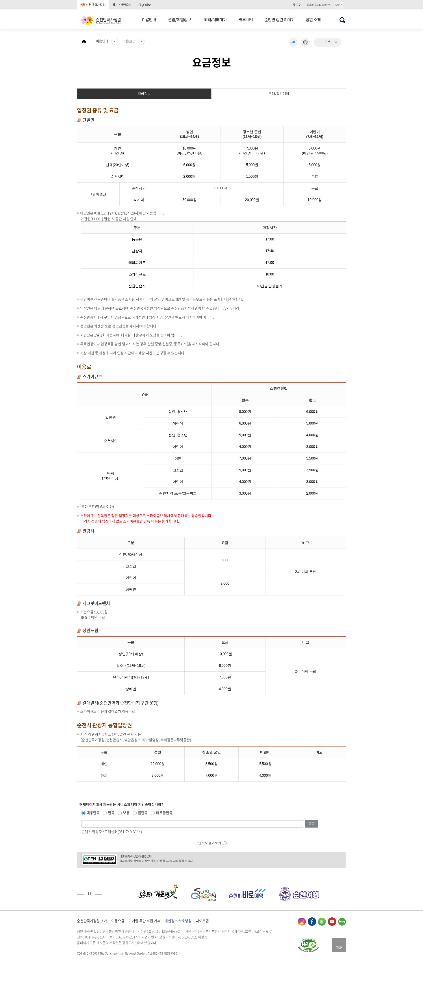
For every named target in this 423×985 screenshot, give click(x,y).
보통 (126, 812)
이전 (80, 894)
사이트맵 (202, 920)
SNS (337, 5)
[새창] (157, 893)
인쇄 (305, 42)
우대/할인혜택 (279, 93)
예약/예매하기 (215, 19)
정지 (89, 894)
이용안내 (149, 19)
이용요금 (128, 41)
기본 (327, 41)
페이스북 (312, 921)
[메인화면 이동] (86, 41)
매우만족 (93, 812)
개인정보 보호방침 (178, 920)
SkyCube (144, 4)
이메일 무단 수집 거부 (144, 920)
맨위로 (339, 945)
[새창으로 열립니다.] (211, 842)
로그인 (297, 4)
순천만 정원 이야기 (279, 19)
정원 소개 (313, 19)
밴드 (322, 921)
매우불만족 (164, 812)
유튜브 (332, 921)
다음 (98, 894)
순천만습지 (124, 4)
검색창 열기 (342, 20)
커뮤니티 (246, 19)
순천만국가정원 (96, 4)
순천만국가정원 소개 (92, 920)
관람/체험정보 (179, 19)
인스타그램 (302, 921)
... (319, 42)
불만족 (143, 812)
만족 (111, 812)
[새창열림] (308, 945)
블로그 (342, 921)
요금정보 (144, 93)
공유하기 (293, 42)
